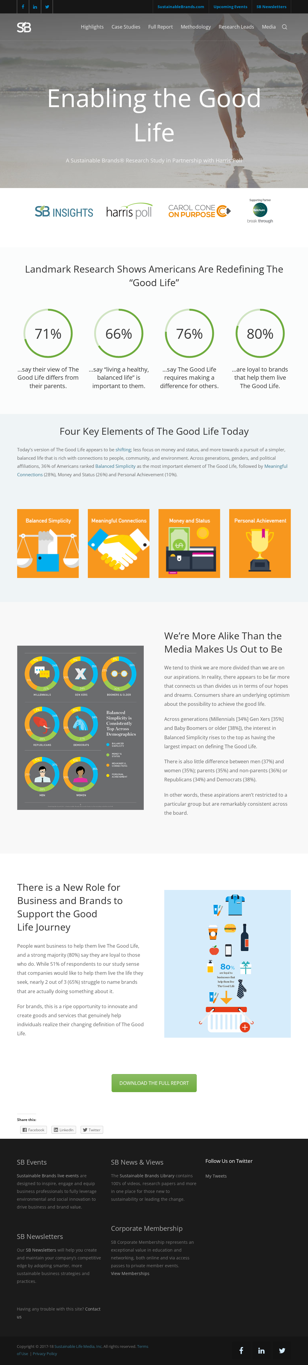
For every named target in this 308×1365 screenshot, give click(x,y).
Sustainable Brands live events (48, 1175)
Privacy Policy (45, 1353)
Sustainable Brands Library (147, 1175)
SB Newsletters (271, 6)
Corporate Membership (147, 1228)
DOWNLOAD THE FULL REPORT (154, 1083)
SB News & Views (137, 1161)
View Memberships (130, 1273)
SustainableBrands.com (181, 6)
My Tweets (216, 1176)
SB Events (32, 1161)
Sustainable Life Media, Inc (78, 1346)
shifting (123, 449)
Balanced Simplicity (115, 466)
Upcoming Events (230, 6)
